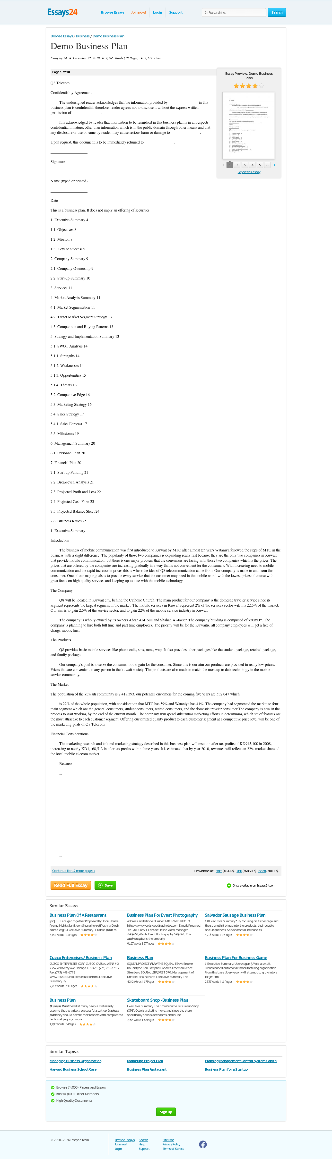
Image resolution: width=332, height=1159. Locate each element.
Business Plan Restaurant (146, 1069)
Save (109, 885)
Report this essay (249, 172)
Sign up (166, 1111)
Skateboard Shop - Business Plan (157, 1000)
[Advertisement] (166, 814)
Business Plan (140, 957)
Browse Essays (112, 12)
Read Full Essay (70, 885)
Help (142, 1144)
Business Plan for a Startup (226, 1069)
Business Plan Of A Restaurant (78, 915)
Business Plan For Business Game (236, 957)
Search (143, 1140)
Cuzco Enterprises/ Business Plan (81, 957)
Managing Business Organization (75, 1060)
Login (157, 12)
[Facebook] (203, 1147)
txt (219, 870)
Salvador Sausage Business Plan (235, 915)
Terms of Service (173, 1149)
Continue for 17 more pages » (73, 871)
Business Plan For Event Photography (162, 915)
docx (262, 870)
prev (223, 165)
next (274, 165)
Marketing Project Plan (145, 1060)
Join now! (138, 12)
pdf (239, 870)
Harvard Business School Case (73, 1069)
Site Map (168, 1140)
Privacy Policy (171, 1144)
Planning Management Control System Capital (241, 1060)
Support (176, 12)
